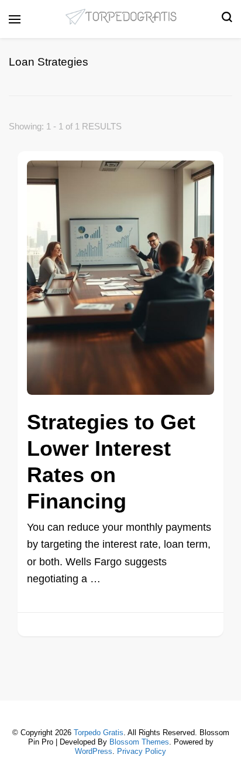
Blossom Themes (139, 742)
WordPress (93, 751)
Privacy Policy (141, 751)
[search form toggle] (227, 19)
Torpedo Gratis (98, 732)
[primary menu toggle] (14, 19)
